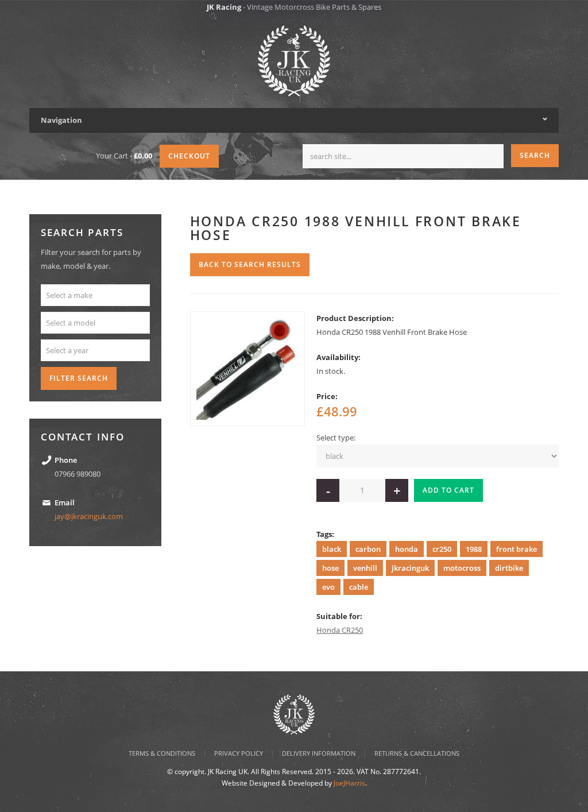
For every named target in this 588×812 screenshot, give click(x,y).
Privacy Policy (238, 753)
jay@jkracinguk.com (89, 516)
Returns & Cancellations (416, 753)
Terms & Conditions (162, 753)
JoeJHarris (349, 783)
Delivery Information (318, 753)
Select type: (335, 437)
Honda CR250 (339, 630)
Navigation (61, 120)
